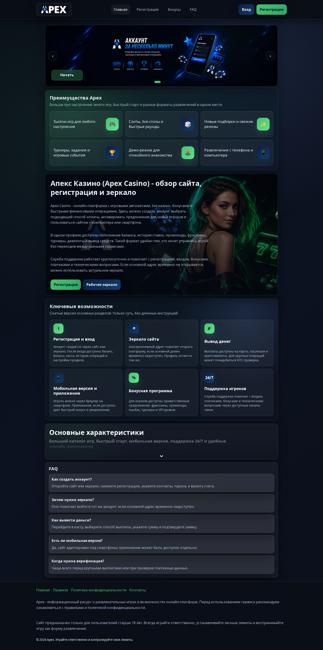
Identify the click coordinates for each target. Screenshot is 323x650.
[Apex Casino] (54, 9)
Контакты (137, 590)
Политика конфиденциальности (98, 590)
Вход (246, 9)
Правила (60, 590)
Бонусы (174, 9)
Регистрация (148, 9)
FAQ (193, 9)
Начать (67, 75)
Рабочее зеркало (101, 284)
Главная (120, 9)
